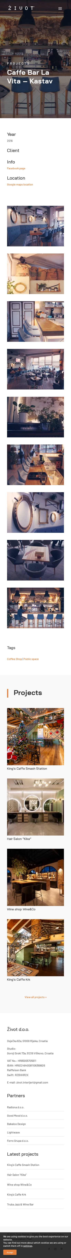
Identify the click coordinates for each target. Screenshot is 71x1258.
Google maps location (20, 184)
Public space (31, 658)
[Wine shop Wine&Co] (35, 877)
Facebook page (16, 168)
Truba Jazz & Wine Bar (20, 1204)
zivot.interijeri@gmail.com (32, 1082)
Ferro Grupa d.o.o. (18, 1140)
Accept (10, 1252)
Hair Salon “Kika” (19, 839)
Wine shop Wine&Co (21, 909)
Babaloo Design (16, 1123)
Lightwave (13, 1132)
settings (27, 1245)
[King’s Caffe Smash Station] (35, 736)
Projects (18, 63)
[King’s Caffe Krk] (35, 947)
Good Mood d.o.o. (17, 1115)
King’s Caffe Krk (18, 979)
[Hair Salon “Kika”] (35, 807)
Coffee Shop (14, 658)
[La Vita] (35, 226)
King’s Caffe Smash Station (27, 768)
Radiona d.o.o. (15, 1107)
